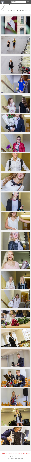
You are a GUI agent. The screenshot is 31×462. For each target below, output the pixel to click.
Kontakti (23, 453)
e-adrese (28, 453)
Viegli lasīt (17, 453)
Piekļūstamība (11, 453)
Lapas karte (4, 453)
